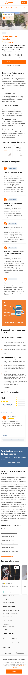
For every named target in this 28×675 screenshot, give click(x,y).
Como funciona (7, 600)
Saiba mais (7, 354)
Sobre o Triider (7, 624)
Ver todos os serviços (7, 556)
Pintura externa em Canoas (7, 536)
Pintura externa (23, 7)
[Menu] (2, 2)
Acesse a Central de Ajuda (14, 643)
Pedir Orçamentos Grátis (14, 62)
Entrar (23, 2)
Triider (2, 7)
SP (6, 7)
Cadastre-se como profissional (11, 610)
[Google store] (20, 653)
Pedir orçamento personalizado (14, 322)
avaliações (11, 42)
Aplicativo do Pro (7, 616)
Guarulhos (11, 7)
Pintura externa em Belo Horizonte (9, 544)
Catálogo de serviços (8, 602)
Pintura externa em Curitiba (7, 540)
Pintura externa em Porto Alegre (9, 533)
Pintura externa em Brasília (7, 547)
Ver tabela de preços (14, 462)
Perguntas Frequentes (8, 626)
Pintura (16, 7)
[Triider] (9, 2)
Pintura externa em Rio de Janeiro (9, 551)
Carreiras (5, 629)
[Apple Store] (8, 653)
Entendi (14, 671)
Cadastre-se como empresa (10, 613)
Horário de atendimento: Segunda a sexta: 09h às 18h (10, 638)
